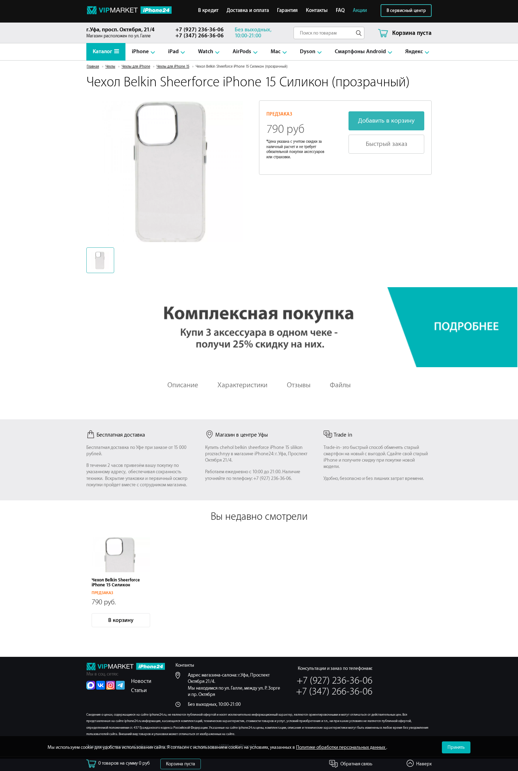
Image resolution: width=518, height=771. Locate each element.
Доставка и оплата (248, 10)
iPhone (140, 52)
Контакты (317, 10)
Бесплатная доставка (121, 435)
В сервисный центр (406, 10)
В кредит (208, 10)
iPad (173, 52)
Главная (93, 66)
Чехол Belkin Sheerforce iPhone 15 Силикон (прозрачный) (116, 585)
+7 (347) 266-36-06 (199, 36)
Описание (182, 385)
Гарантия (287, 10)
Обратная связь (356, 763)
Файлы (340, 385)
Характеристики (242, 385)
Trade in (343, 435)
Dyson (307, 52)
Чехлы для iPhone (136, 66)
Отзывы (298, 385)
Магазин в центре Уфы (241, 435)
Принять (456, 747)
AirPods (242, 52)
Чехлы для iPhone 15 (172, 66)
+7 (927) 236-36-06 (199, 30)
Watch (205, 52)
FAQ (340, 10)
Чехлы (110, 66)
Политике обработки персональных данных (341, 747)
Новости (141, 681)
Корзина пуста (180, 763)
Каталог (102, 52)
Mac (275, 52)
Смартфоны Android (360, 52)
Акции (360, 10)
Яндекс (414, 52)
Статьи (139, 690)
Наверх (424, 763)
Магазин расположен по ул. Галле (120, 32)
